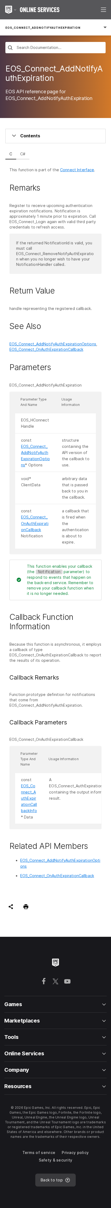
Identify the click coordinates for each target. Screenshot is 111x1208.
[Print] (25, 906)
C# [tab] (22, 154)
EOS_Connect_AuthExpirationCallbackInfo (29, 798)
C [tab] (10, 154)
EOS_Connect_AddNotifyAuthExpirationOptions (52, 344)
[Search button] (10, 48)
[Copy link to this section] (47, 188)
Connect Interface (77, 169)
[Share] (10, 906)
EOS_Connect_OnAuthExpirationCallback (46, 349)
